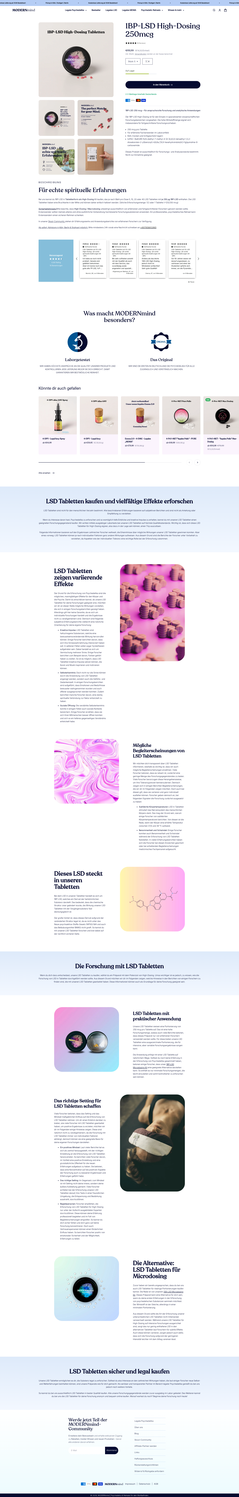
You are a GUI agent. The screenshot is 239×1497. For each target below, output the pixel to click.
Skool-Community (56, 221)
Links (136, 1452)
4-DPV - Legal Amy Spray (54, 439)
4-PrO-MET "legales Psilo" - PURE (181, 439)
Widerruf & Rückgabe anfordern (149, 1471)
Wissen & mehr (175, 10)
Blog (136, 1433)
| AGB (154, 1484)
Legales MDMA (129, 10)
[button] (162, 43)
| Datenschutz (143, 1484)
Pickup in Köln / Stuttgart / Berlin (81, 3)
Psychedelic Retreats (150, 10)
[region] (137, 259)
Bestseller (96, 10)
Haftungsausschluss (143, 1458)
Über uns (138, 1427)
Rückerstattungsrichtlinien (146, 1465)
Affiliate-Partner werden (145, 1446)
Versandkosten (140, 54)
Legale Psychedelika (74, 10)
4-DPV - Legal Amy (92, 439)
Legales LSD (111, 10)
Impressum (130, 1484)
